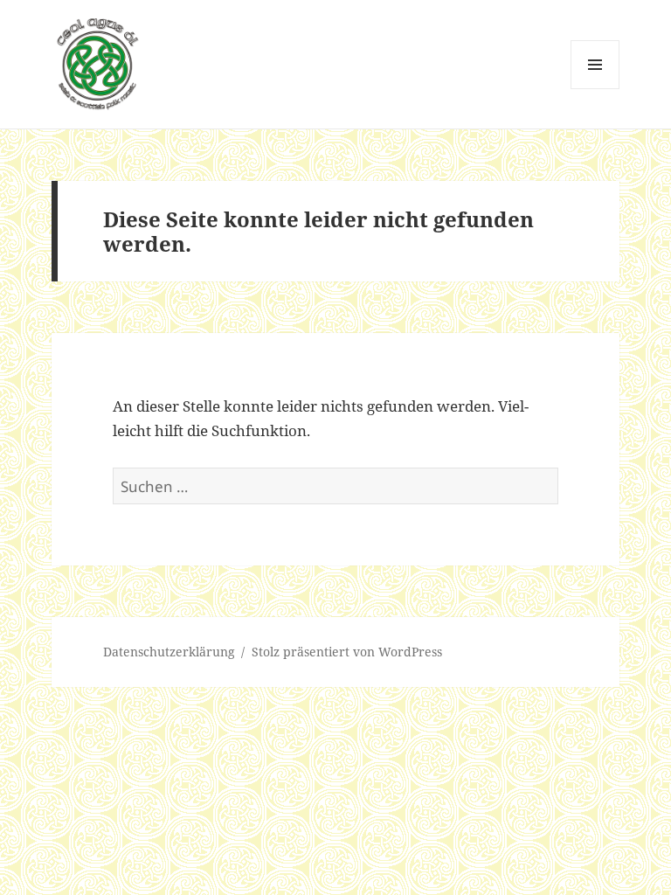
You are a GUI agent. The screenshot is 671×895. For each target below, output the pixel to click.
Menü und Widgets (595, 88)
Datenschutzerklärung (169, 651)
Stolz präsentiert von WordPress (347, 651)
